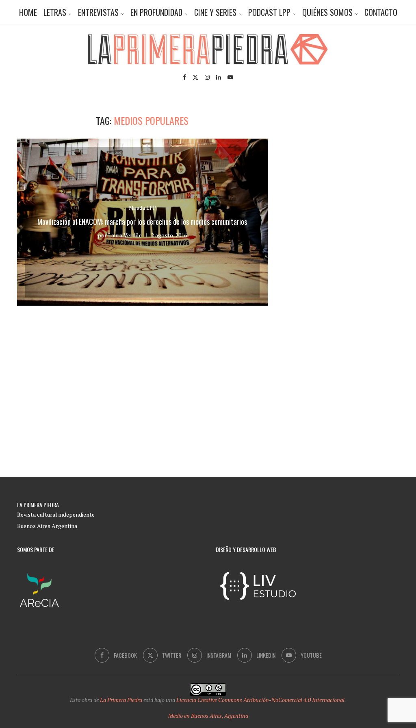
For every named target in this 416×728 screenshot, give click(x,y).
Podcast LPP (269, 12)
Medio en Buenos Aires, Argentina (208, 715)
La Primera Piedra (121, 700)
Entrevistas (98, 12)
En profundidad (156, 12)
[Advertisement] (352, 165)
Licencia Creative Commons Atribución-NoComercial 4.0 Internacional (260, 700)
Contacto (380, 12)
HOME (28, 12)
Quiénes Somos (327, 12)
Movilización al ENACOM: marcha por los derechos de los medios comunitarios (142, 221)
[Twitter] (195, 77)
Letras (54, 12)
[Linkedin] (218, 77)
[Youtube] (230, 77)
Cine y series (215, 12)
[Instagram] (207, 77)
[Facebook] (184, 77)
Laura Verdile (125, 235)
